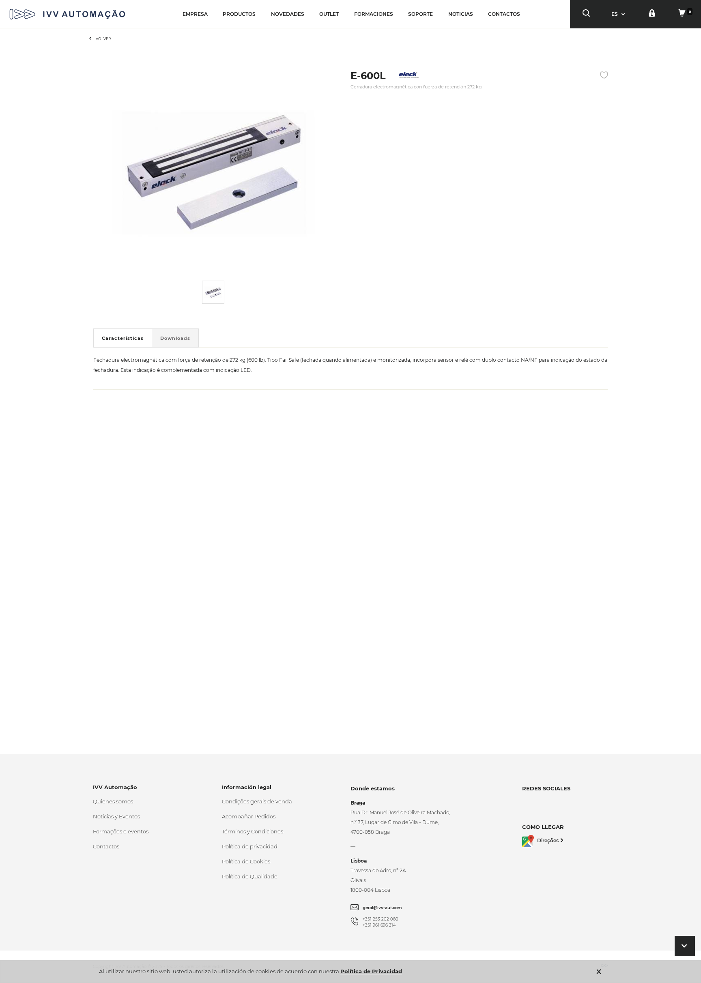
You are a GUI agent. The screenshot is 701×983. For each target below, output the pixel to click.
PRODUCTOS (239, 14)
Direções (548, 840)
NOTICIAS (460, 14)
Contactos (106, 846)
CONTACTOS (504, 14)
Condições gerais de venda (257, 801)
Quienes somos (113, 801)
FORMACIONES (373, 14)
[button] (619, 14)
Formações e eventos (120, 831)
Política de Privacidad (371, 971)
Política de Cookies (246, 861)
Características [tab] (123, 338)
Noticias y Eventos (116, 816)
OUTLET (329, 14)
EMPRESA (195, 14)
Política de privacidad (249, 846)
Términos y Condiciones (252, 831)
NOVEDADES (287, 14)
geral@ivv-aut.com (382, 907)
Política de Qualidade (249, 876)
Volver (103, 39)
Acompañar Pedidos (248, 816)
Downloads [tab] (175, 338)
